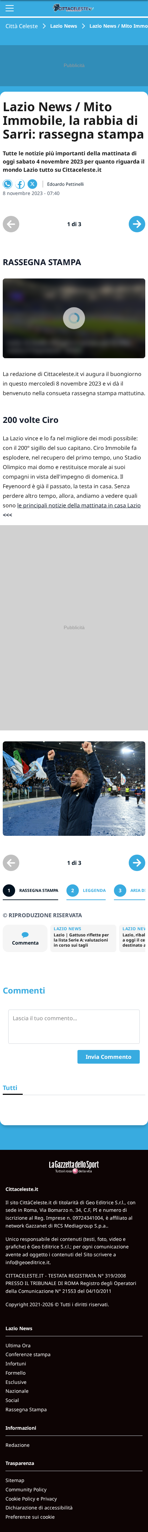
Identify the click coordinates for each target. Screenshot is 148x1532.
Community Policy (26, 1489)
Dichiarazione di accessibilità (39, 1507)
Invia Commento (108, 1057)
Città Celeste (22, 26)
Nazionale (17, 1391)
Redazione (18, 1445)
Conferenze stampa (28, 1354)
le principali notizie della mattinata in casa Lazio (79, 505)
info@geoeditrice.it (28, 1262)
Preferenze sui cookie (30, 1517)
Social (12, 1400)
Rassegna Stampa (26, 1409)
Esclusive (16, 1382)
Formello (15, 1372)
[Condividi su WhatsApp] (7, 184)
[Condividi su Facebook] (20, 184)
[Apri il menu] (10, 8)
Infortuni (16, 1363)
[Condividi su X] (32, 184)
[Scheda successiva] (137, 224)
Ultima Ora (18, 1345)
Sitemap (15, 1480)
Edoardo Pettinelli (65, 184)
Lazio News (63, 26)
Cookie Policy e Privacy (31, 1498)
